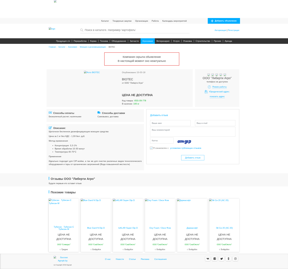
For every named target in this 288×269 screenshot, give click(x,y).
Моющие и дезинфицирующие (93, 47)
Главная (52, 47)
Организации (141, 21)
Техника (104, 41)
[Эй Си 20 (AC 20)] (224, 211)
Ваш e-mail (202, 123)
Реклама (145, 259)
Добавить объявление (225, 21)
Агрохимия (147, 41)
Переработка (80, 41)
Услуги (176, 41)
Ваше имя (157, 123)
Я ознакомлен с (161, 148)
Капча (155, 140)
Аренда (228, 41)
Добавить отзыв (192, 157)
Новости (120, 259)
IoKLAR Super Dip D (128, 228)
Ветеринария (163, 41)
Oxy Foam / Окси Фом (160, 228)
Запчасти (134, 41)
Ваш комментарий (161, 130)
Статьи (132, 259)
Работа (155, 21)
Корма (93, 41)
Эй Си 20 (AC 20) (224, 228)
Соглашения (160, 259)
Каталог (105, 21)
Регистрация (233, 30)
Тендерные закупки (122, 21)
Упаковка (187, 41)
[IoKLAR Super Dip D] (128, 211)
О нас (108, 259)
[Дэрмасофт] (192, 211)
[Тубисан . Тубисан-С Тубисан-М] (64, 211)
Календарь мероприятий (174, 21)
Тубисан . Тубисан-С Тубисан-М (64, 228)
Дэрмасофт (192, 228)
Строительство (203, 41)
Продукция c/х (63, 41)
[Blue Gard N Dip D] (96, 211)
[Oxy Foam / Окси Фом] (160, 211)
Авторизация (220, 30)
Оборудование (119, 41)
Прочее (217, 41)
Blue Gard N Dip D (96, 228)
